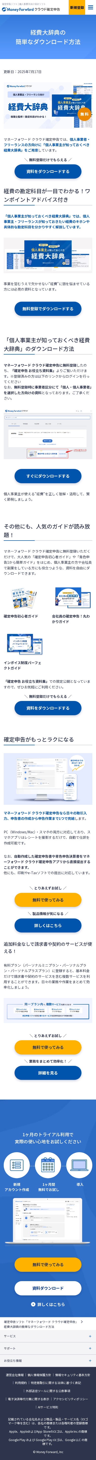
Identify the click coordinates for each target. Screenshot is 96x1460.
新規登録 (77, 7)
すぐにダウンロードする (48, 476)
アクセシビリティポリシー (70, 1399)
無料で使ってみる (48, 900)
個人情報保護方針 (39, 1375)
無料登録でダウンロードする (48, 308)
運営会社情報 (15, 1375)
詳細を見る (48, 1073)
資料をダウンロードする (48, 171)
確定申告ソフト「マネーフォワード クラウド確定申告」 (41, 1321)
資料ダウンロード (48, 1288)
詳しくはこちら (48, 925)
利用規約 (21, 1383)
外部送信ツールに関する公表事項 (48, 1391)
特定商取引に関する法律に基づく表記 (56, 1383)
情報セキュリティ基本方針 (72, 1375)
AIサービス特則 (48, 1407)
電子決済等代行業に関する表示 (28, 1399)
